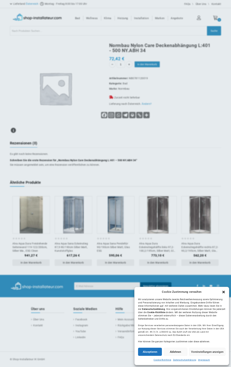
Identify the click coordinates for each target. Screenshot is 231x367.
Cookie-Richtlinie (162, 360)
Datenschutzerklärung (184, 360)
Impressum (204, 360)
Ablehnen (175, 351)
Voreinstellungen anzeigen (207, 351)
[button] (223, 292)
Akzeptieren (150, 351)
